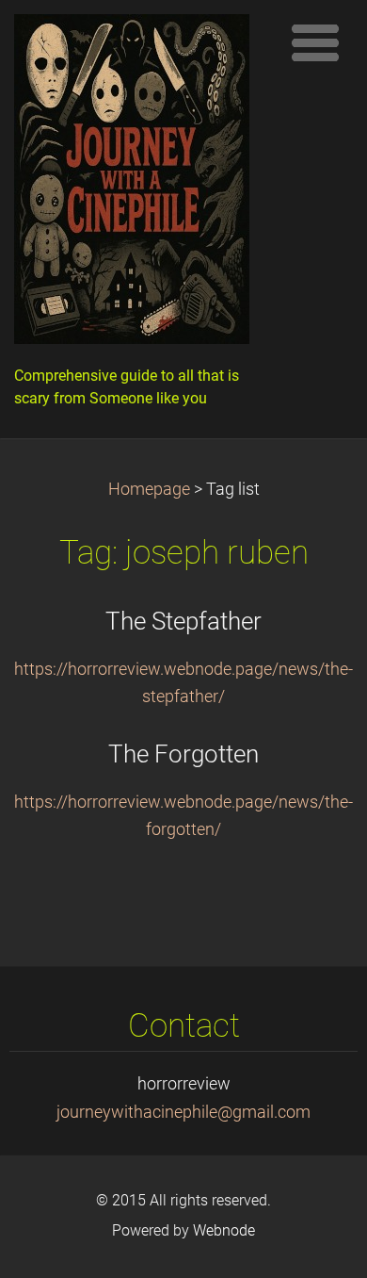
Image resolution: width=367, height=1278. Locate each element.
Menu (315, 42)
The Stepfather (183, 621)
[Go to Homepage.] (141, 183)
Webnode (224, 1230)
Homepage (149, 489)
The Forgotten (183, 754)
